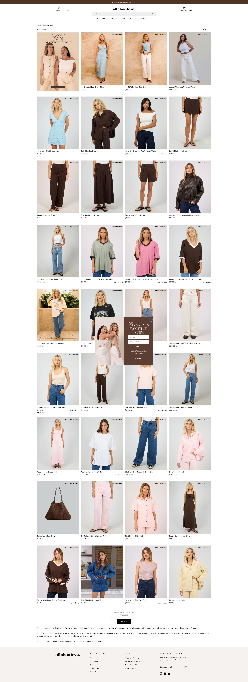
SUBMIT (138, 346)
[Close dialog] (150, 319)
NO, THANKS (138, 358)
